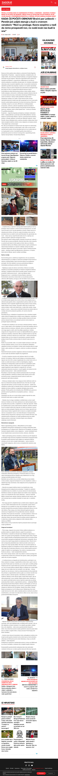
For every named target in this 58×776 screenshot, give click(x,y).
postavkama (27, 774)
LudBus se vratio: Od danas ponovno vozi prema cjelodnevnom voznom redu (47, 164)
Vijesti (3, 9)
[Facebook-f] (26, 765)
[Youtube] (32, 765)
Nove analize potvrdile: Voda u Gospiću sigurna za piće (48, 90)
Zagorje (8, 9)
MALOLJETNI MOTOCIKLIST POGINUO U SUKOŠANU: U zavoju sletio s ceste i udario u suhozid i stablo (48, 112)
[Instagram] (29, 765)
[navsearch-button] (51, 2)
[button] (55, 3)
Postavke (50, 773)
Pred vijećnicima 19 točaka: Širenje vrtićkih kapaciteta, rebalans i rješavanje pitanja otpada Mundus (48, 139)
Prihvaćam (41, 773)
